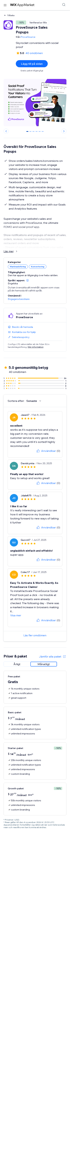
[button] (27, 280)
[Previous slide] (6, 131)
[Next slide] (63, 131)
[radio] (17, 664)
